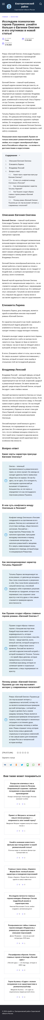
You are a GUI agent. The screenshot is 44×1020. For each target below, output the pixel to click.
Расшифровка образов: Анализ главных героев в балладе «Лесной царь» (22, 957)
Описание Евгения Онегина (20, 161)
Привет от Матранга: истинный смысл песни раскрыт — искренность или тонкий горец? (22, 817)
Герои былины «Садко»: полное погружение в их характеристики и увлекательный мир (22, 984)
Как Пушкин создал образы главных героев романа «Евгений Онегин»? (21, 194)
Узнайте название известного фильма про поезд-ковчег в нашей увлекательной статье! (22, 844)
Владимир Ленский (16, 168)
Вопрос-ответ (14, 171)
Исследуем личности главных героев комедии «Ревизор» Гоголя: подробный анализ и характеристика (22, 899)
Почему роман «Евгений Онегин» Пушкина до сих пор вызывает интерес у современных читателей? (24, 202)
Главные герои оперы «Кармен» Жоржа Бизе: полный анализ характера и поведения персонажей (22, 871)
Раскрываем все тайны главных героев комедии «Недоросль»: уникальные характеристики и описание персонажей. (22, 929)
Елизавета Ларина (16, 164)
